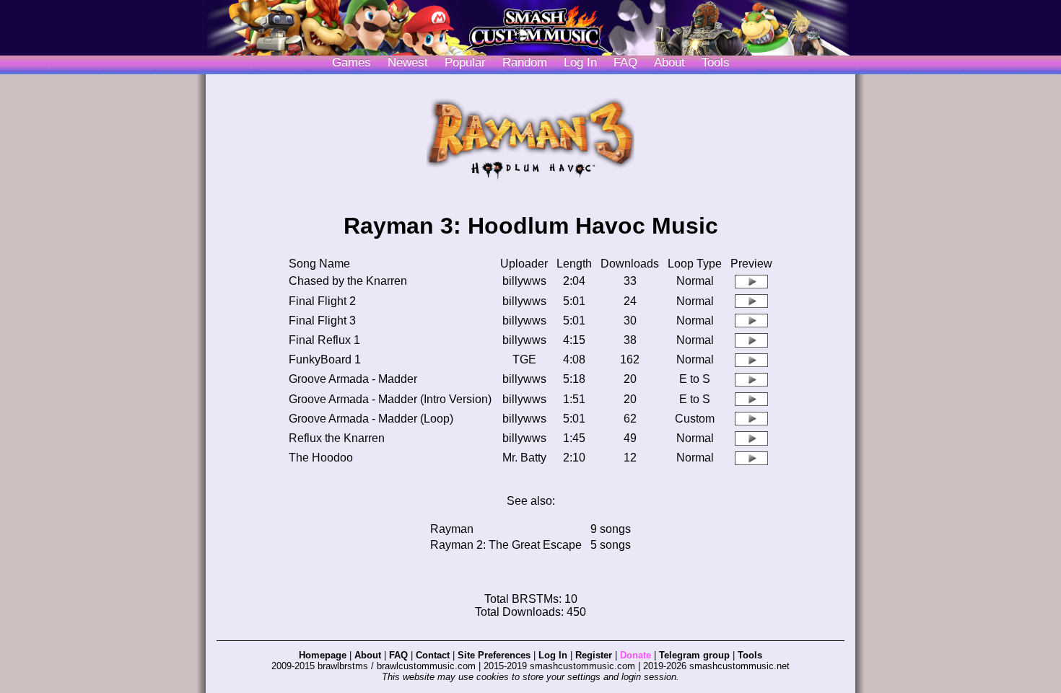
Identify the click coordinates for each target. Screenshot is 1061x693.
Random (524, 62)
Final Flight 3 (322, 320)
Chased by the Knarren (348, 281)
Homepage (322, 655)
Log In (552, 655)
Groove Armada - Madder (353, 379)
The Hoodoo (321, 457)
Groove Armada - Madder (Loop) (371, 418)
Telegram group (694, 655)
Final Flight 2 (322, 301)
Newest (408, 62)
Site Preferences (494, 655)
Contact (433, 655)
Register (593, 655)
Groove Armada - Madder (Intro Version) (390, 399)
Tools (716, 62)
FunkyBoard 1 (325, 359)
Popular (465, 62)
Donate (635, 655)
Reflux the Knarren (337, 438)
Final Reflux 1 (324, 340)
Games (351, 62)
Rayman (451, 529)
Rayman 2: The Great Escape (506, 545)
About (669, 62)
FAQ (625, 62)
